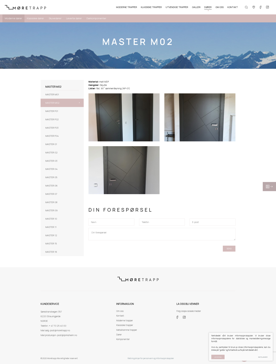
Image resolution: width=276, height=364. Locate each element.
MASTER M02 (52, 102)
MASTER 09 (51, 210)
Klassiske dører (35, 18)
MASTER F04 (52, 135)
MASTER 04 (51, 168)
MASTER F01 (51, 111)
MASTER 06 (51, 185)
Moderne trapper (124, 320)
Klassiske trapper (124, 325)
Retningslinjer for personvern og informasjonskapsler (151, 358)
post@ (60, 335)
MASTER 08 (51, 202)
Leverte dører (74, 18)
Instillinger (263, 357)
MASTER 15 (51, 243)
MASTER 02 (51, 152)
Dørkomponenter (96, 18)
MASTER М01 (52, 94)
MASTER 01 (51, 144)
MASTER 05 (51, 177)
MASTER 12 (51, 235)
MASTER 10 (51, 218)
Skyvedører (55, 18)
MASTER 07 (51, 193)
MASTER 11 (51, 227)
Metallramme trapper (126, 329)
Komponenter (123, 339)
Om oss (119, 311)
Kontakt (120, 315)
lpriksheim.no (70, 335)
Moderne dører (13, 18)
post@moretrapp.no (60, 330)
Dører (119, 334)
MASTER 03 (51, 160)
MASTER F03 (51, 127)
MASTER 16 (51, 251)
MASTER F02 (52, 119)
